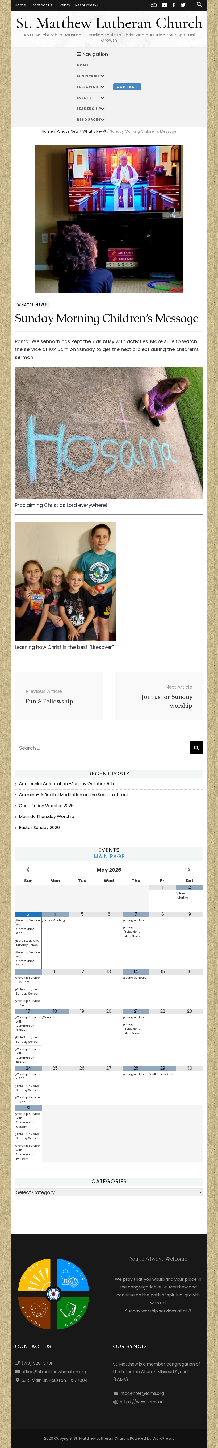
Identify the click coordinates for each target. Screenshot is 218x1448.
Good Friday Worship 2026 (46, 806)
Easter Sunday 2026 (39, 827)
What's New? (32, 304)
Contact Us (41, 5)
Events (64, 5)
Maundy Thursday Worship (46, 816)
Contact (127, 87)
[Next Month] (189, 869)
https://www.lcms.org (142, 1402)
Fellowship (89, 86)
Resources (84, 5)
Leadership (89, 108)
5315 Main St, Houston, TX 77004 (55, 1380)
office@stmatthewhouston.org (54, 1372)
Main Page (109, 856)
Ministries (88, 76)
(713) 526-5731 (37, 1363)
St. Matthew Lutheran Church (109, 22)
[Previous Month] (28, 869)
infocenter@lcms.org (142, 1393)
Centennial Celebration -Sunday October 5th (66, 784)
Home (20, 5)
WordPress (162, 1438)
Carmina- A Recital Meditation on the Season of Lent (73, 795)
